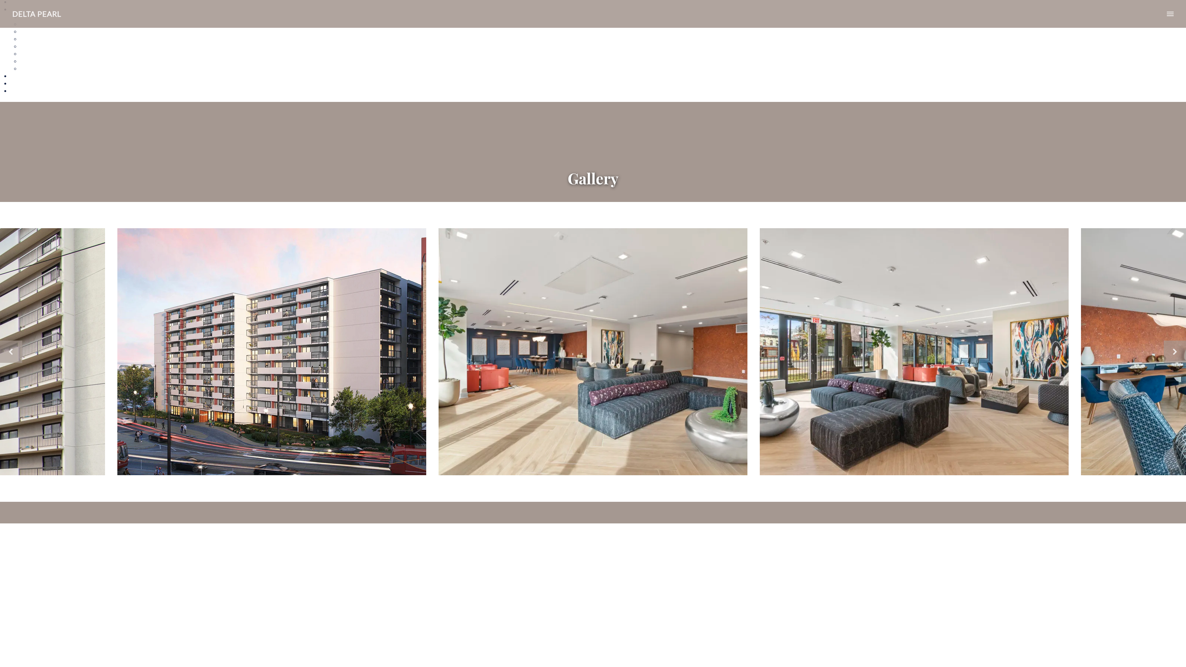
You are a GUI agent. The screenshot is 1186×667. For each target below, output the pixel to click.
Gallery (18, 76)
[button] (11, 352)
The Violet (32, 68)
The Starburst (36, 61)
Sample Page (25, 90)
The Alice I (32, 31)
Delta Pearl (36, 13)
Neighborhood (27, 83)
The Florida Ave (38, 46)
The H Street (35, 53)
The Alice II (33, 39)
